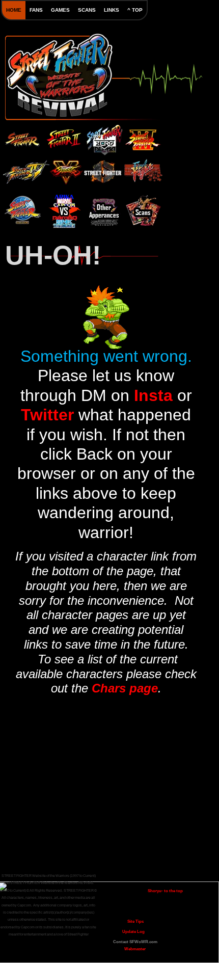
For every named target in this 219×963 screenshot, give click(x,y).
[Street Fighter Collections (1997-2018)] (23, 208)
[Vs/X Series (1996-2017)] (64, 208)
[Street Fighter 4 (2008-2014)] (24, 170)
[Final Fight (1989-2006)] (142, 172)
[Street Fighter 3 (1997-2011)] (142, 137)
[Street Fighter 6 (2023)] (102, 172)
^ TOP (135, 10)
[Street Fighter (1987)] (22, 138)
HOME (13, 10)
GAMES (60, 10)
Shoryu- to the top (165, 891)
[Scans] (143, 211)
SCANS (87, 10)
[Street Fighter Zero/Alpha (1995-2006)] (104, 136)
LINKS (111, 10)
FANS (36, 10)
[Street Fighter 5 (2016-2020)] (66, 168)
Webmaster (135, 949)
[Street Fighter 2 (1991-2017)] (63, 136)
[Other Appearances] (104, 211)
